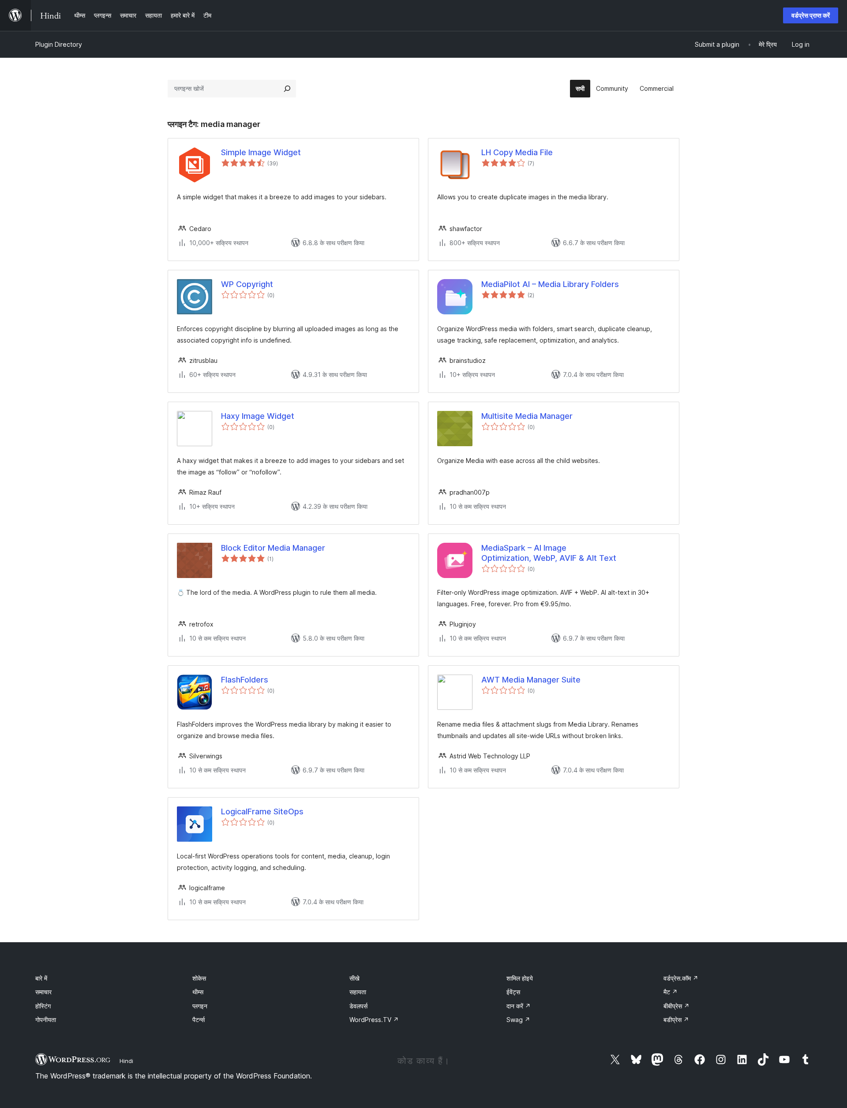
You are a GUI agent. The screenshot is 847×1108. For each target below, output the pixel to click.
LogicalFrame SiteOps (262, 811)
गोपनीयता (45, 1019)
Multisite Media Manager (527, 416)
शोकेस (199, 978)
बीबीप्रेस (676, 1006)
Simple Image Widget (261, 152)
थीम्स (197, 992)
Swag (518, 1019)
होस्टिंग (43, 1006)
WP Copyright (247, 284)
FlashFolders (244, 679)
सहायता (357, 992)
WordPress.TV (374, 1019)
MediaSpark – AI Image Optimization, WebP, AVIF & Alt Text (548, 553)
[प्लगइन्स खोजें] (287, 88)
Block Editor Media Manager (273, 547)
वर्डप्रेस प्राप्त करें (810, 15)
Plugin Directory (58, 44)
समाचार (43, 992)
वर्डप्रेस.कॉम (680, 978)
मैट (670, 992)
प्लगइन (199, 1006)
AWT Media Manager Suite (531, 679)
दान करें (518, 1006)
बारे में (41, 978)
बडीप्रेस (676, 1019)
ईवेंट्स (513, 992)
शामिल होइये (519, 978)
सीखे (354, 978)
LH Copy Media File (517, 152)
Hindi (126, 1060)
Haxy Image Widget (257, 416)
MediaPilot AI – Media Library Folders (550, 284)
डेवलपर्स (358, 1006)
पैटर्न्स (198, 1019)
